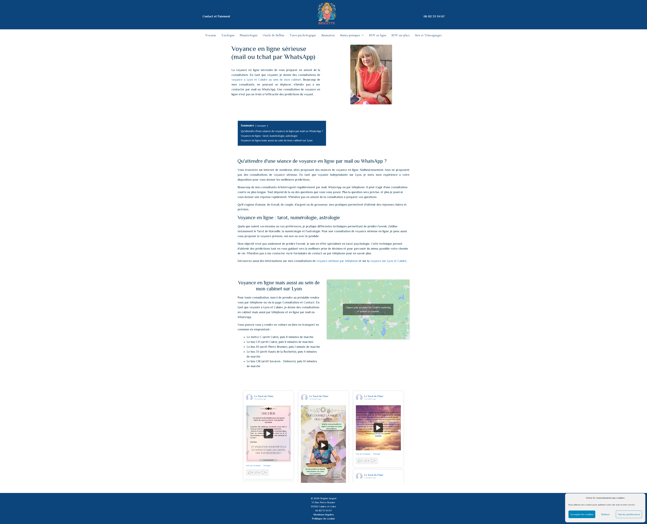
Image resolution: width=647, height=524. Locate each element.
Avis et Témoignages (428, 35)
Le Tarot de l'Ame (263, 396)
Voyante (210, 35)
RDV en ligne (378, 35)
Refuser (605, 514)
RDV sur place (401, 35)
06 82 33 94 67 (434, 16)
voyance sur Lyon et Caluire (388, 261)
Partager (267, 465)
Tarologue (228, 35)
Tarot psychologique (303, 35)
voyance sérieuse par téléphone (337, 261)
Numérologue (249, 35)
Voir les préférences (629, 514)
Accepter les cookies (581, 514)
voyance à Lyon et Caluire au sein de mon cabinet (266, 79)
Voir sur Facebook (253, 465)
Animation (328, 35)
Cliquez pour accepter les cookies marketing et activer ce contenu (368, 309)
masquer (261, 125)
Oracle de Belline (274, 35)
